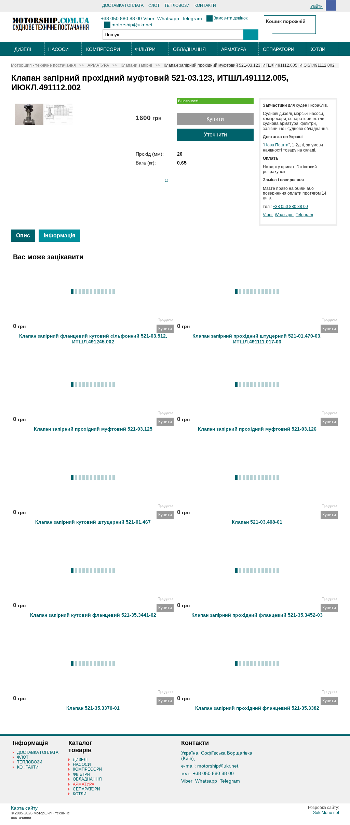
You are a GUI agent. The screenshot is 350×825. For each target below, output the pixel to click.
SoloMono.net (326, 812)
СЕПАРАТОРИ (278, 49)
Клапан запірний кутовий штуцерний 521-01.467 (93, 522)
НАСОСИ (58, 49)
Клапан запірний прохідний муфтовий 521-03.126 (257, 429)
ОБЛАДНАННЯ (189, 49)
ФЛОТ (154, 5)
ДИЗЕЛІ (22, 49)
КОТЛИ (317, 49)
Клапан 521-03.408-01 (257, 522)
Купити (215, 119)
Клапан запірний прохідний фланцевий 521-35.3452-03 (257, 615)
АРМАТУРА (233, 49)
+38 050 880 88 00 (121, 18)
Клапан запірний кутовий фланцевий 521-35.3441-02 (93, 615)
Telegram (192, 18)
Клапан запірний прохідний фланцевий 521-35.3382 (257, 708)
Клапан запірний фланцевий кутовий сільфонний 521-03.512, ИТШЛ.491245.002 (93, 337)
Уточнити (215, 135)
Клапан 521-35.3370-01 (93, 708)
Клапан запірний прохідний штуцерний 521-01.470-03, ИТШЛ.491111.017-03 (257, 337)
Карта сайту (24, 808)
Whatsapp (168, 18)
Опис (23, 235)
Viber (148, 18)
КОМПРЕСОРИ (103, 49)
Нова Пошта (276, 145)
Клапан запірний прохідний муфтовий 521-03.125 (93, 429)
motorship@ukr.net (131, 24)
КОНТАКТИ (205, 5)
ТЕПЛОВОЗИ (177, 5)
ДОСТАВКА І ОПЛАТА (123, 5)
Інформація (59, 235)
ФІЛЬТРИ (145, 49)
